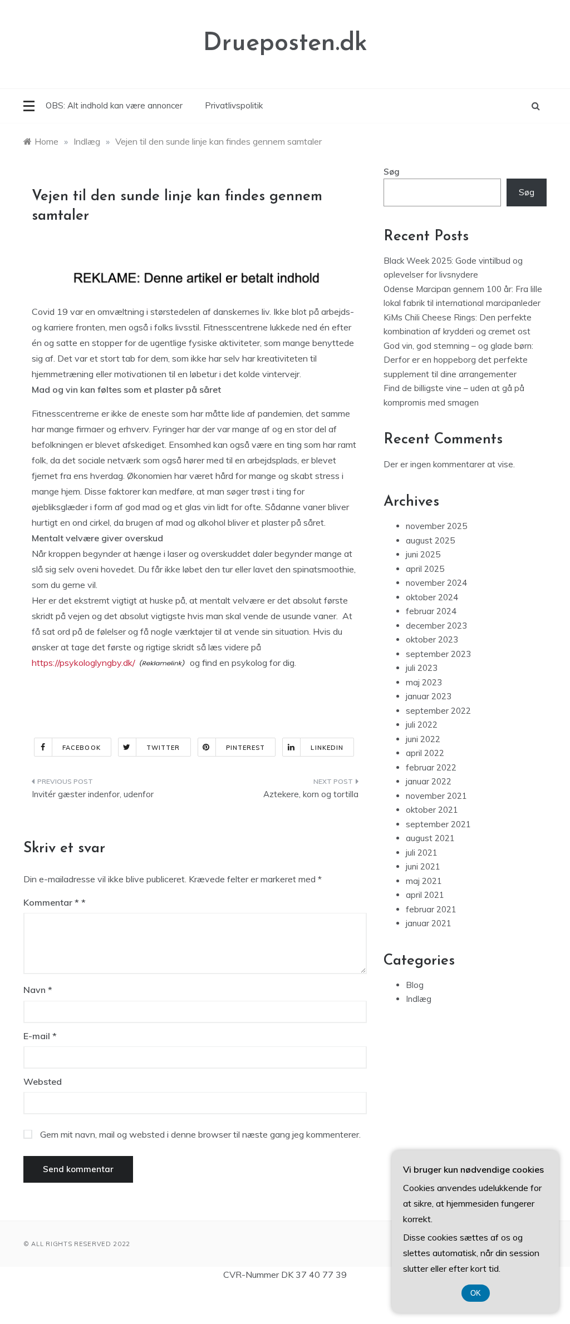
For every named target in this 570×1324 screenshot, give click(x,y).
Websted (42, 1081)
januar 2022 (428, 781)
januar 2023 (428, 696)
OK (475, 1293)
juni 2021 (423, 866)
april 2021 (425, 895)
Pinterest (246, 748)
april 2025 (425, 569)
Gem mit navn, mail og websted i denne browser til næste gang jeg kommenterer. (200, 1134)
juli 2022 (422, 724)
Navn (37, 989)
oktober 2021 (432, 809)
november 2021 (436, 796)
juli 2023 (422, 668)
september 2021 (438, 824)
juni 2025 (423, 554)
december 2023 (436, 625)
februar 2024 (431, 611)
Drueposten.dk (285, 43)
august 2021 (430, 838)
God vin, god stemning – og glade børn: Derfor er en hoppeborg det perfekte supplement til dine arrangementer (458, 359)
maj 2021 (424, 881)
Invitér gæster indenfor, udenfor (93, 794)
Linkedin (327, 748)
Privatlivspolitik (234, 105)
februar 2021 (431, 909)
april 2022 (425, 753)
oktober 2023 (432, 639)
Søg (392, 171)
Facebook (81, 748)
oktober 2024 (432, 597)
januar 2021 (428, 923)
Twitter (163, 748)
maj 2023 (424, 682)
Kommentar (51, 902)
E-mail (40, 1035)
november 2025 (436, 526)
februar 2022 (431, 767)
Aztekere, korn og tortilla (310, 794)
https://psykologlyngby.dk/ (83, 662)
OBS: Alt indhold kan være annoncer (114, 105)
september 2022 (438, 710)
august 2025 (430, 540)
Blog (415, 985)
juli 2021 (422, 852)
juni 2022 (423, 739)
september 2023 (438, 654)
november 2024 (436, 582)
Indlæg (418, 999)
